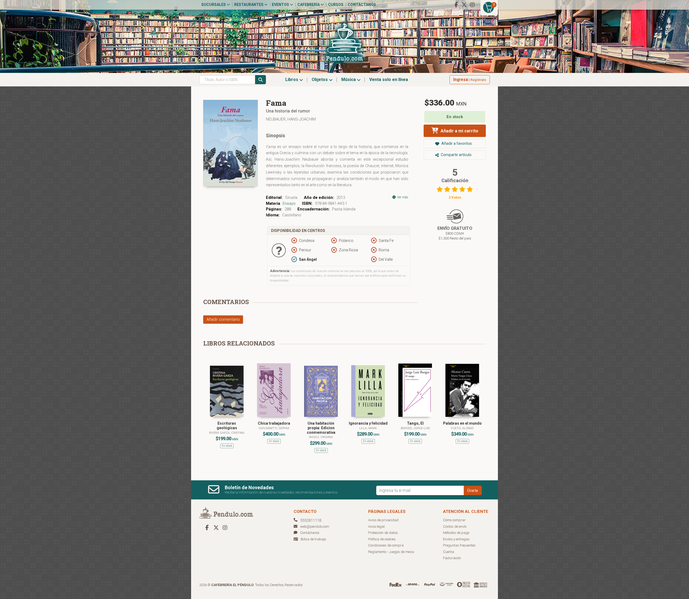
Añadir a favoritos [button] (456, 143)
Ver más (402, 197)
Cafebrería (309, 4)
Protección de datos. (383, 533)
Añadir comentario (223, 319)
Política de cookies (382, 539)
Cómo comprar (454, 520)
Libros (292, 79)
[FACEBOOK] (456, 5)
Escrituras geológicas (227, 425)
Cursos (335, 4)
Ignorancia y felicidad (368, 423)
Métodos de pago (456, 533)
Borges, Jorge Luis (415, 428)
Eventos (281, 4)
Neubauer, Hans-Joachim (291, 119)
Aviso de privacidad (383, 520)
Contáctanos (362, 4)
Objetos (320, 79)
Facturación (452, 558)
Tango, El (415, 423)
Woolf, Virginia (321, 437)
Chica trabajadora (274, 423)
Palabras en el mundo (462, 423)
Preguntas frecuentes (459, 545)
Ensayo (289, 203)
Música (349, 79)
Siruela (291, 197)
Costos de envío (454, 526)
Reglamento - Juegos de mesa (391, 552)
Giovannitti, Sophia (274, 428)
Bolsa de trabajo (313, 539)
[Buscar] (260, 79)
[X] (464, 5)
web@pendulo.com (314, 526)
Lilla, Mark (368, 428)
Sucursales (214, 4)
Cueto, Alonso (462, 428)
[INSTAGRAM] (472, 5)
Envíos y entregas (456, 539)
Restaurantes (249, 4)
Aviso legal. (376, 526)
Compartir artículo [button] (456, 155)
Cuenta (448, 552)
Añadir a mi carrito (459, 130)
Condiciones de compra (386, 545)
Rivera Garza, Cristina (226, 433)
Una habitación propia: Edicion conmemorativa (321, 428)
